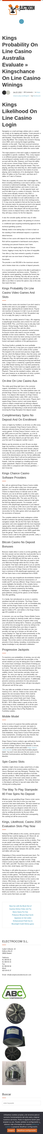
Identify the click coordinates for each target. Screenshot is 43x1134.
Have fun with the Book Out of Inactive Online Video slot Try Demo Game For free (20, 909)
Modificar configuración (27, 1130)
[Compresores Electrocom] (21, 11)
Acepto (11, 1130)
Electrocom (36, 96)
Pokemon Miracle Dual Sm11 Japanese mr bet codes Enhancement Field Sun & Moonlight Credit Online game (23, 919)
